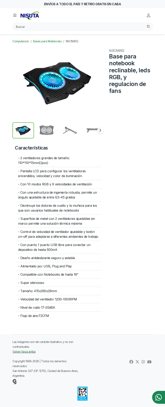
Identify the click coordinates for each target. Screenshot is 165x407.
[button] (100, 130)
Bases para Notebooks (47, 41)
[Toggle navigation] (14, 15)
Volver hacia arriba (24, 351)
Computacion (20, 41)
